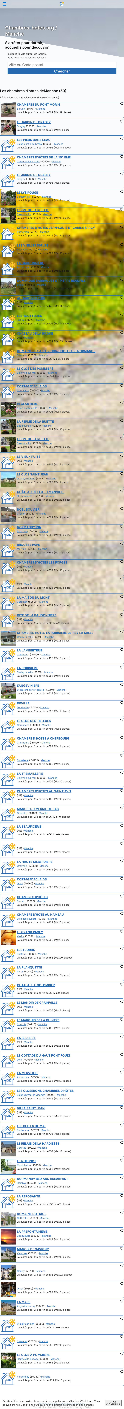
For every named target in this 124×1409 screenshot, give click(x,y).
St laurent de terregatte (30, 689)
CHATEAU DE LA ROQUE (35, 333)
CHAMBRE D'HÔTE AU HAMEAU (40, 914)
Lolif (19, 1059)
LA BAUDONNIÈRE (30, 263)
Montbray (22, 531)
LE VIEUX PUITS (28, 457)
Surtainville (23, 196)
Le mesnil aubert (26, 918)
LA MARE (23, 1302)
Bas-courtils (24, 214)
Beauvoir (22, 249)
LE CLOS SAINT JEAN (32, 474)
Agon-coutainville (27, 407)
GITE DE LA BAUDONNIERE (36, 615)
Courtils (21, 1024)
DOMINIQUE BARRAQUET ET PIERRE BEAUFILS (51, 281)
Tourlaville (23, 707)
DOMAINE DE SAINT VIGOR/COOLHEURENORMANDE (56, 351)
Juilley (20, 319)
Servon (21, 108)
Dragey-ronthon (26, 478)
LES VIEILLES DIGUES (32, 245)
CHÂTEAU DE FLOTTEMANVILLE (40, 492)
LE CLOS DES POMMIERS (35, 368)
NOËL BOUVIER (28, 509)
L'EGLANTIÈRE (27, 404)
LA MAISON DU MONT (33, 597)
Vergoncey (23, 1376)
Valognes (22, 1253)
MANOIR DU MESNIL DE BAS (38, 809)
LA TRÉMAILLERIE (30, 774)
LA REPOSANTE (28, 1196)
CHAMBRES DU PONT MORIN (38, 104)
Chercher (62, 71)
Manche (40, 108)
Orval (20, 883)
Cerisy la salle (25, 636)
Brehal (20, 901)
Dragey (21, 126)
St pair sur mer (25, 1323)
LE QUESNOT (26, 1161)
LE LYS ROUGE (27, 192)
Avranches (23, 267)
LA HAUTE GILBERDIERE (34, 862)
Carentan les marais (28, 161)
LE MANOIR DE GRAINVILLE (37, 1003)
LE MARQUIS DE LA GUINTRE (38, 1020)
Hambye (21, 1182)
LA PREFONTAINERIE (32, 1231)
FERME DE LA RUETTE (33, 210)
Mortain (21, 548)
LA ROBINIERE (27, 668)
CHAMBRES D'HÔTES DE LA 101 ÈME (44, 157)
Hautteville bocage (28, 1358)
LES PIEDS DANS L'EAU (34, 140)
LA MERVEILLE (27, 1073)
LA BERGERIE (26, 1038)
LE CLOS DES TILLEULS (34, 721)
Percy (20, 971)
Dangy (20, 284)
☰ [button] (4, 4)
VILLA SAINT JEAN (31, 1108)
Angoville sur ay (26, 1306)
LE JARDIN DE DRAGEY (34, 122)
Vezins (20, 936)
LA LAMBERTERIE (29, 650)
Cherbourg (23, 654)
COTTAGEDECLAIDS (32, 386)
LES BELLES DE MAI (31, 1126)
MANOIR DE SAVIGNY (33, 1249)
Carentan (22, 355)
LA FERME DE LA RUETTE (35, 421)
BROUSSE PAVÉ (28, 545)
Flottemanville (25, 496)
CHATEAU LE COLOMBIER (36, 985)
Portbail (21, 953)
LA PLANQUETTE (29, 967)
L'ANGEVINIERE (28, 685)
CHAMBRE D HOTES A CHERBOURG (43, 738)
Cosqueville (23, 1235)
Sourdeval (22, 760)
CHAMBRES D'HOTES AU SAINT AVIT (44, 791)
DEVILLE (23, 703)
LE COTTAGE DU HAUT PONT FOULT (43, 1055)
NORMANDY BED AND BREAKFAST (42, 1179)
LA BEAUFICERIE (29, 826)
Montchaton (24, 1165)
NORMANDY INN (29, 527)
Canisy (21, 1271)
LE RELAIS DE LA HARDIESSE (38, 1143)
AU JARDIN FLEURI (31, 298)
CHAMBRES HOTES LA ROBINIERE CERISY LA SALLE (55, 633)
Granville (22, 813)
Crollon (21, 513)
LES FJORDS (26, 950)
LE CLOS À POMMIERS (33, 1355)
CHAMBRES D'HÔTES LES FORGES (42, 562)
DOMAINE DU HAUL (31, 1214)
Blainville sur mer (26, 372)
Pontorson (23, 231)
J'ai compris (113, 1403)
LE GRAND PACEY (30, 932)
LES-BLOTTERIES (29, 316)
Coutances (23, 390)
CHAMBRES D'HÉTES (32, 897)
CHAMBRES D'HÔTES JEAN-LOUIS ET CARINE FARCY (56, 228)
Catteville (22, 1218)
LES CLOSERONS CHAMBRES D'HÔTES (45, 1091)
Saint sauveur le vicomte (31, 1094)
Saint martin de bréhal (29, 143)
